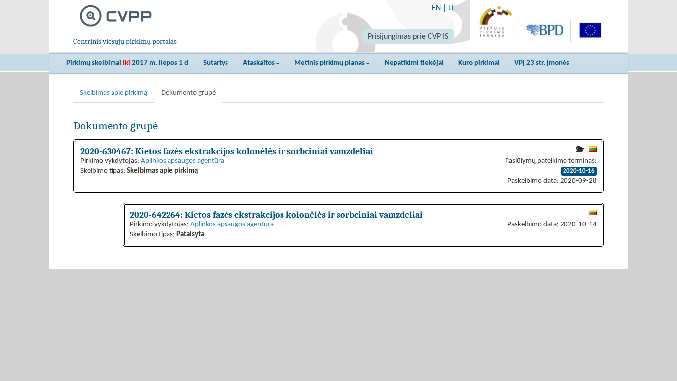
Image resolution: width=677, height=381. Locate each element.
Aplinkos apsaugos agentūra (182, 161)
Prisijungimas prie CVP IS (408, 37)
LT (451, 8)
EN (436, 8)
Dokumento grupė (188, 93)
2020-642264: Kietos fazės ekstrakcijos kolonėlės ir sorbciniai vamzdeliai (276, 215)
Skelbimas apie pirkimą (113, 93)
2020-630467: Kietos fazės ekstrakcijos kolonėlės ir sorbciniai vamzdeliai (226, 151)
